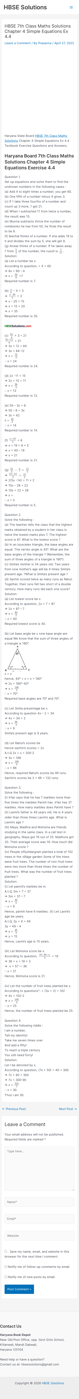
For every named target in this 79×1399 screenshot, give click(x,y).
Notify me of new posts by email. (31, 1277)
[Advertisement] (39, 87)
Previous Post (14, 1108)
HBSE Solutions (25, 7)
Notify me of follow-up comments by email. (39, 1267)
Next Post (68, 1108)
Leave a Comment (18, 43)
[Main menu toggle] (71, 7)
